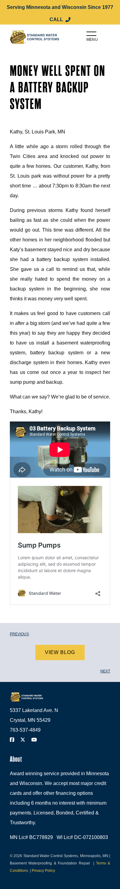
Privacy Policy (43, 870)
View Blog (60, 652)
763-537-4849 (25, 730)
